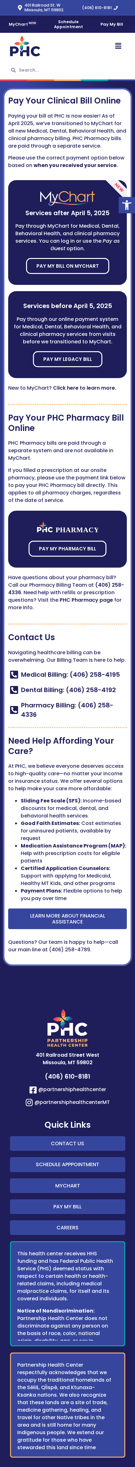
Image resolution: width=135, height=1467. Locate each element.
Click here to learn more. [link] (85, 388)
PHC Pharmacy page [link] (86, 600)
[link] (127, 205)
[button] (97, 46)
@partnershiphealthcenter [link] (72, 1089)
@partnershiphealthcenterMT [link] (72, 1102)
